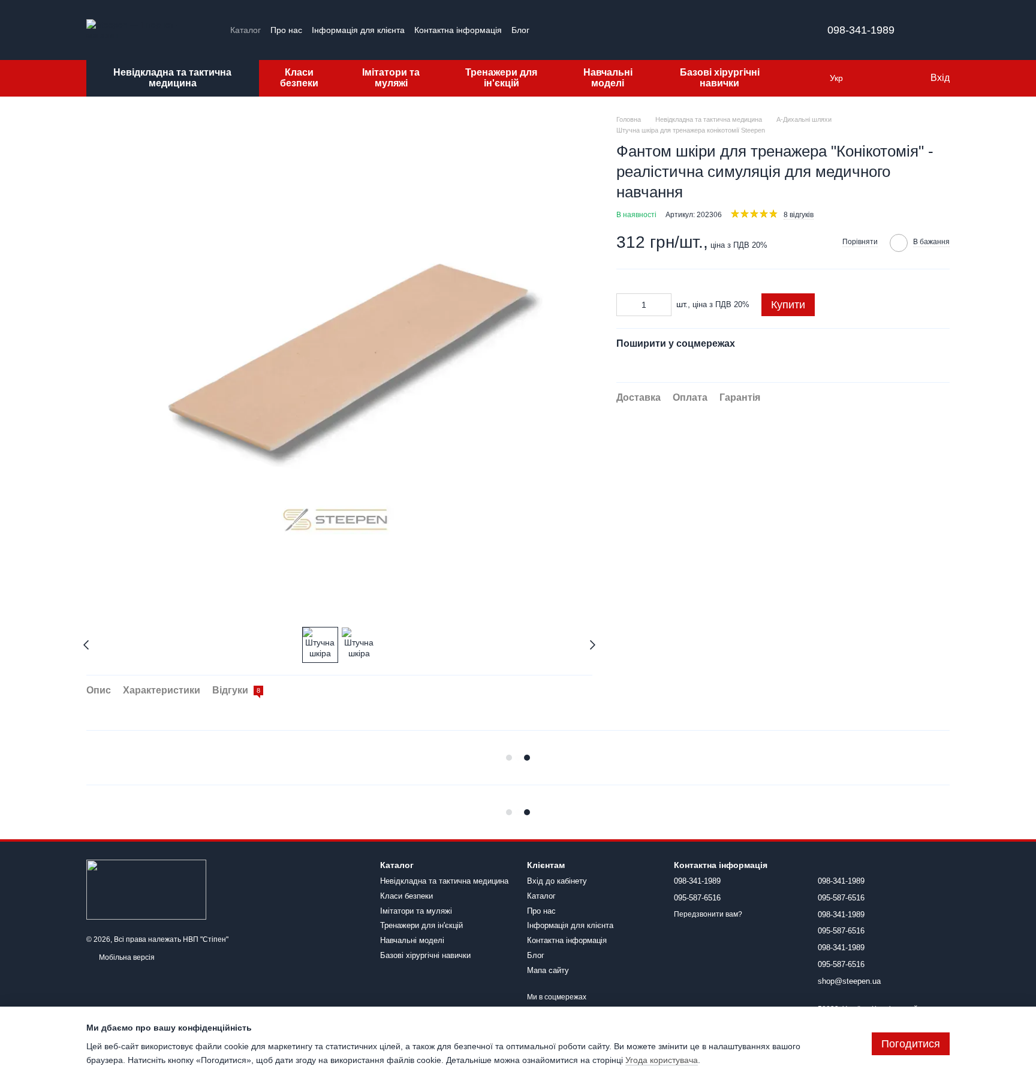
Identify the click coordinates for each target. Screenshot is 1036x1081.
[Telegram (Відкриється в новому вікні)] (589, 30)
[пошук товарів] (805, 78)
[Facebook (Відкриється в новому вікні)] (560, 30)
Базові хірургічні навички (720, 77)
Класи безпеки (299, 77)
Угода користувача (661, 1060)
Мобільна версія (126, 957)
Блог (520, 30)
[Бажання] (896, 78)
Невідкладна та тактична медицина (172, 77)
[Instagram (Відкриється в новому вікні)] (546, 30)
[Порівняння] (872, 78)
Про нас (286, 30)
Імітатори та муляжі (391, 77)
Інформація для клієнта (358, 30)
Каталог (245, 30)
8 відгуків (799, 214)
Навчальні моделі (608, 77)
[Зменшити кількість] (625, 304)
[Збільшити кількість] (662, 304)
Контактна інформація (458, 30)
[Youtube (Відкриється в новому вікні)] (575, 30)
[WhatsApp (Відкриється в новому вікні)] (618, 30)
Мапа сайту (548, 970)
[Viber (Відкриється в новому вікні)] (604, 30)
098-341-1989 (861, 30)
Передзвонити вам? (708, 914)
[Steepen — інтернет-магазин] (146, 889)
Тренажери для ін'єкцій (501, 77)
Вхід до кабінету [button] (557, 880)
